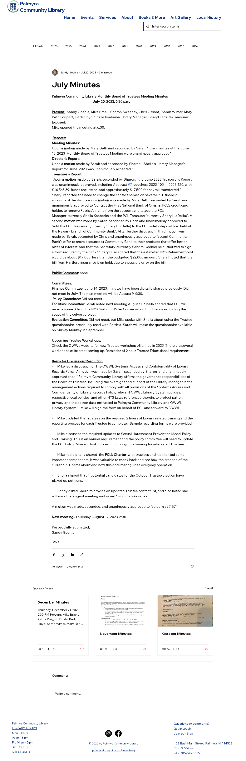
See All (209, 588)
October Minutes (176, 633)
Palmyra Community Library (30, 723)
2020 (138, 46)
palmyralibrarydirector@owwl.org (113, 750)
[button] (87, 17)
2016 (195, 46)
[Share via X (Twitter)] (63, 555)
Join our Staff (183, 733)
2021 (125, 46)
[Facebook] (118, 733)
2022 (111, 46)
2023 (97, 46)
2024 (82, 46)
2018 (167, 46)
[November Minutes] (123, 611)
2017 (181, 46)
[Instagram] (108, 733)
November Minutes (116, 633)
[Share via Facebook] (54, 555)
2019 (153, 46)
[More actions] (191, 72)
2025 (68, 46)
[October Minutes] (185, 611)
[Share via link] (82, 555)
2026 (54, 46)
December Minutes (53, 602)
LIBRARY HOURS (24, 728)
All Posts (38, 46)
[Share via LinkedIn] (72, 555)
